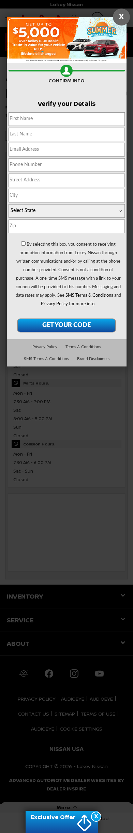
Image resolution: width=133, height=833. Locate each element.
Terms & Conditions (83, 347)
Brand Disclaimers (93, 359)
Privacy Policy (54, 304)
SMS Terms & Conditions (89, 295)
